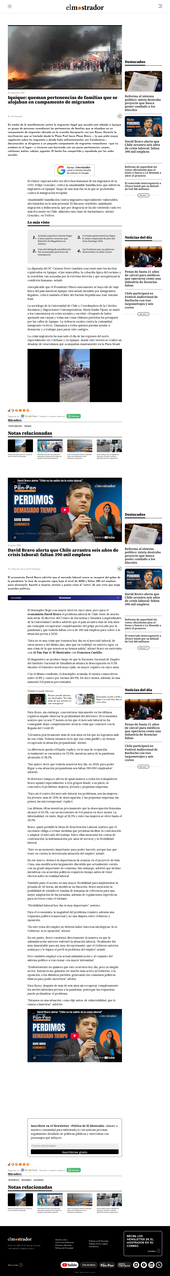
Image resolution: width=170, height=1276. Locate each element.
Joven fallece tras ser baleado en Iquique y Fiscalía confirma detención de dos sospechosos (108, 456)
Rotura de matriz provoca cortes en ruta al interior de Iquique (20, 455)
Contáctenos (94, 1246)
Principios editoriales (63, 1245)
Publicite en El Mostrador (99, 1241)
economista (38, 1180)
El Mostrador (17, 116)
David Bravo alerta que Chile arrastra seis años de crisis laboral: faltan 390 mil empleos (142, 146)
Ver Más (142, 195)
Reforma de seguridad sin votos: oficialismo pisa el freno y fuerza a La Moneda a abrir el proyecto (143, 171)
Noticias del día (138, 237)
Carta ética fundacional (64, 1242)
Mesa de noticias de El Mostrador (26, 568)
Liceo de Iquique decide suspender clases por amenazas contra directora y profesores (79, 456)
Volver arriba (13, 1265)
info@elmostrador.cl (27, 1248)
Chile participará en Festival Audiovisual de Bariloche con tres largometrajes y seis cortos (141, 300)
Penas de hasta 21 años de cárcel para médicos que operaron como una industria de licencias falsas (143, 278)
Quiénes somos (61, 1239)
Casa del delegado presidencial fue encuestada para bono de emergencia (54, 252)
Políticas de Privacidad (64, 1247)
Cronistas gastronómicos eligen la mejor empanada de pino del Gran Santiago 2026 (98, 238)
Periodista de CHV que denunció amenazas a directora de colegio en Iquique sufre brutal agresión (49, 456)
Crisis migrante (15, 426)
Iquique (28, 426)
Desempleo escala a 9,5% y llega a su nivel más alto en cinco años (109, 699)
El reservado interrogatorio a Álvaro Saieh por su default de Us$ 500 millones (143, 186)
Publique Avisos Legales (98, 1243)
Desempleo (26, 1180)
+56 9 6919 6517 (13, 1248)
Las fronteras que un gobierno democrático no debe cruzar (98, 250)
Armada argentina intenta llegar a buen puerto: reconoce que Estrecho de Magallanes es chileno (55, 239)
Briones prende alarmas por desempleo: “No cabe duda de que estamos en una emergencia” (60, 699)
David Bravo (14, 1180)
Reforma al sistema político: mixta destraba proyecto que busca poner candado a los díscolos (143, 103)
